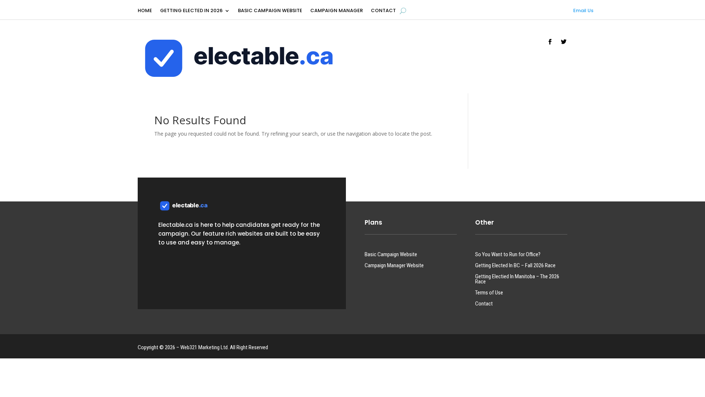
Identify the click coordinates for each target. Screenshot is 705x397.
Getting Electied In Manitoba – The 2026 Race (517, 279)
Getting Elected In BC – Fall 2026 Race (515, 266)
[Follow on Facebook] (550, 41)
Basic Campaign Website (270, 11)
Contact (383, 11)
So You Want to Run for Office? (507, 255)
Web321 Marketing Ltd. (204, 347)
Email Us (583, 10)
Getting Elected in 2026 (191, 11)
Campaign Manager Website (394, 266)
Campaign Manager (336, 11)
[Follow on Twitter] (564, 41)
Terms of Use (489, 293)
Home (145, 11)
